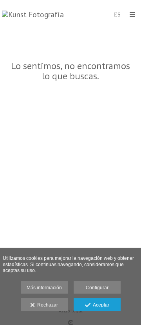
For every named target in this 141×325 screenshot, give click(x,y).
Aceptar (99, 305)
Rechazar (46, 305)
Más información (44, 287)
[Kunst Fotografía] (33, 14)
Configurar (97, 287)
